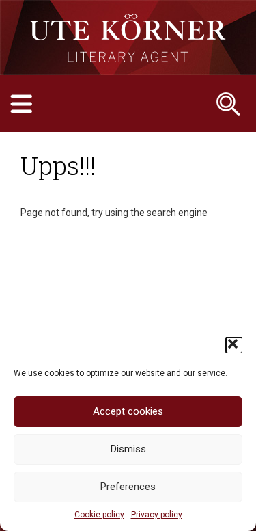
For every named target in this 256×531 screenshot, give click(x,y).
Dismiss (128, 449)
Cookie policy (99, 514)
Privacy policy (156, 514)
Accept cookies (128, 411)
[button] (234, 345)
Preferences (128, 486)
